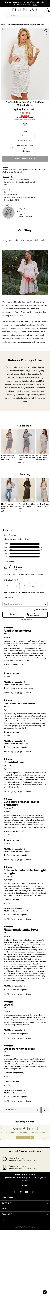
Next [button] (46, 64)
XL (32, 136)
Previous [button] (3, 64)
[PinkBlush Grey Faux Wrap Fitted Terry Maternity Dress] (25, 124)
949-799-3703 (21, 1166)
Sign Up (25, 1185)
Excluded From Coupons (25, 117)
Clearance (25, 116)
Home (3, 24)
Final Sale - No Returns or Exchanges (25, 119)
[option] (25, 64)
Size (25, 131)
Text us (12, 1166)
